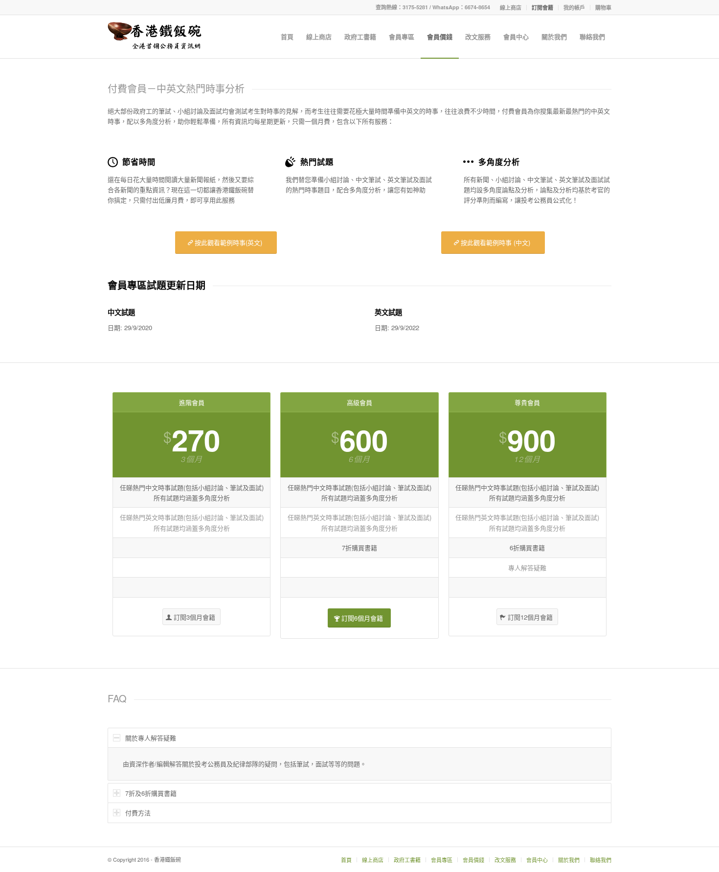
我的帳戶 (574, 7)
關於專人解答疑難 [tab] (150, 737)
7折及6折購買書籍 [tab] (151, 793)
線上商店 (510, 7)
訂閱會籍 (542, 7)
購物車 (603, 7)
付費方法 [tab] (138, 812)
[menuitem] (511, 7)
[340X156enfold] (155, 36)
